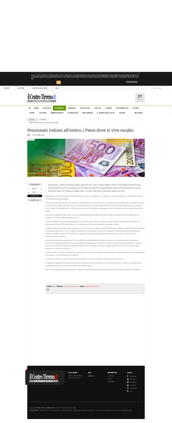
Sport (32, 113)
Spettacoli (85, 108)
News (36, 108)
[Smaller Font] (28, 189)
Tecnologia (73, 113)
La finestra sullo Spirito (39, 88)
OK (59, 82)
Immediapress (57, 113)
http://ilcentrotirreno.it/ (71, 286)
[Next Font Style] (41, 192)
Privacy (110, 379)
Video (57, 88)
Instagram (133, 388)
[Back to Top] (2, 421)
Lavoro (108, 108)
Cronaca (72, 108)
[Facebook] (48, 289)
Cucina (122, 113)
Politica (47, 108)
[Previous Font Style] (28, 192)
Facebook (133, 376)
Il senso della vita (106, 113)
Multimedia (87, 113)
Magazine (7, 88)
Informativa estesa (132, 82)
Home (29, 108)
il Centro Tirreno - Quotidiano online (45, 408)
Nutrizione (21, 88)
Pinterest (133, 382)
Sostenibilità (122, 108)
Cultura (43, 113)
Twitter (132, 379)
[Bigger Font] (41, 189)
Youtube (133, 385)
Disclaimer (111, 381)
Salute (98, 108)
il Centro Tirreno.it (34, 410)
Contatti (91, 376)
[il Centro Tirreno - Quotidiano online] (41, 97)
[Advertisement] (59, 36)
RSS (131, 391)
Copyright (111, 376)
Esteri (136, 108)
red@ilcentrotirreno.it (92, 286)
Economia (59, 108)
